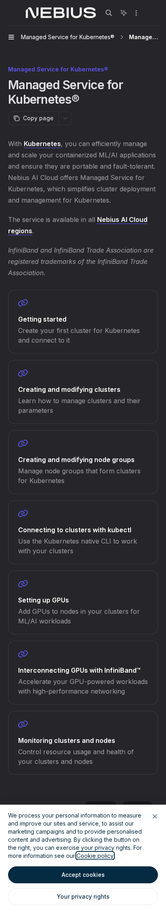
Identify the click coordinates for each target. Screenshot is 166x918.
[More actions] (136, 13)
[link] (83, 321)
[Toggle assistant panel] (123, 13)
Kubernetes (42, 144)
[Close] (154, 816)
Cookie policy (95, 855)
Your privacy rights (83, 896)
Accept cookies (83, 874)
